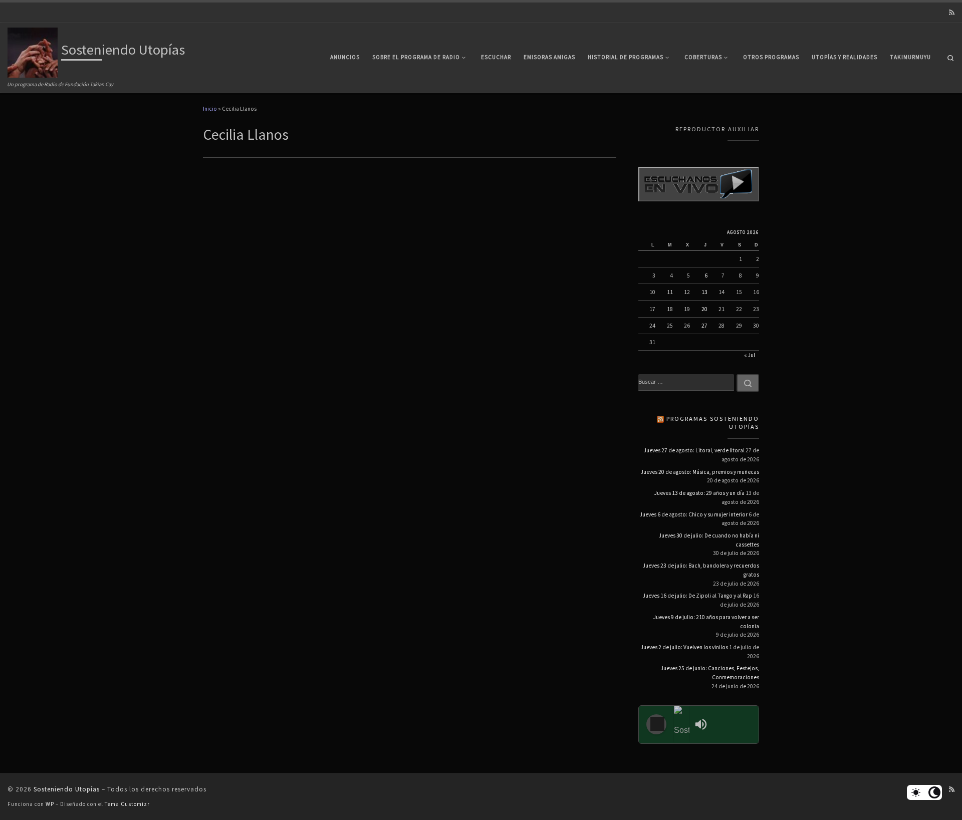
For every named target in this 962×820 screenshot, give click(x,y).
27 (704, 325)
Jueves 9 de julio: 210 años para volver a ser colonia (706, 622)
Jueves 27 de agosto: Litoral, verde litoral (694, 450)
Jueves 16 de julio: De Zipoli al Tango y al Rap (697, 595)
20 (704, 309)
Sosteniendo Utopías (67, 789)
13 (704, 292)
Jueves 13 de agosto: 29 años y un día (699, 492)
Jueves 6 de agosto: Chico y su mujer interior (694, 514)
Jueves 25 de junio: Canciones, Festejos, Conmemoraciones (710, 673)
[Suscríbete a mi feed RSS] (951, 13)
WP (50, 803)
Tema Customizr (127, 803)
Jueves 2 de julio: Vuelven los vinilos (684, 647)
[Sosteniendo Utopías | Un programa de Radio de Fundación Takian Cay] (33, 51)
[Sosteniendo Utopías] (682, 724)
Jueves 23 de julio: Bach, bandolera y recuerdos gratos (701, 570)
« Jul (749, 355)
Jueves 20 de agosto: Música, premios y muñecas (700, 471)
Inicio (210, 108)
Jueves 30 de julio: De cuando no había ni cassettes (709, 540)
